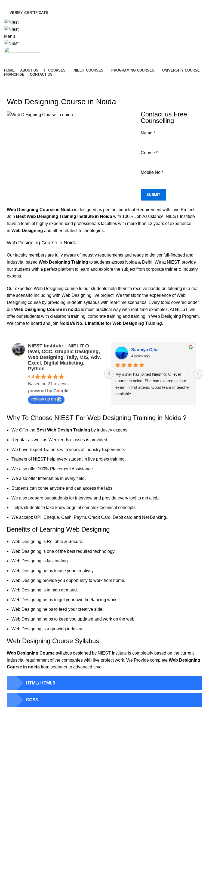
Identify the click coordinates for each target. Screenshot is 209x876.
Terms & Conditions (21, 836)
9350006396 (156, 811)
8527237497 (129, 811)
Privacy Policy (16, 846)
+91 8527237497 (37, 3)
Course (149, 152)
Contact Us (13, 817)
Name (148, 133)
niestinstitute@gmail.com (98, 3)
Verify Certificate (29, 13)
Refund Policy (16, 827)
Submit (153, 195)
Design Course (121, 764)
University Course (124, 755)
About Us (12, 799)
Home (8, 92)
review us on (43, 399)
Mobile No (152, 172)
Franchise (12, 808)
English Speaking (123, 745)
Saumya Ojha (145, 349)
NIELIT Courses (122, 774)
